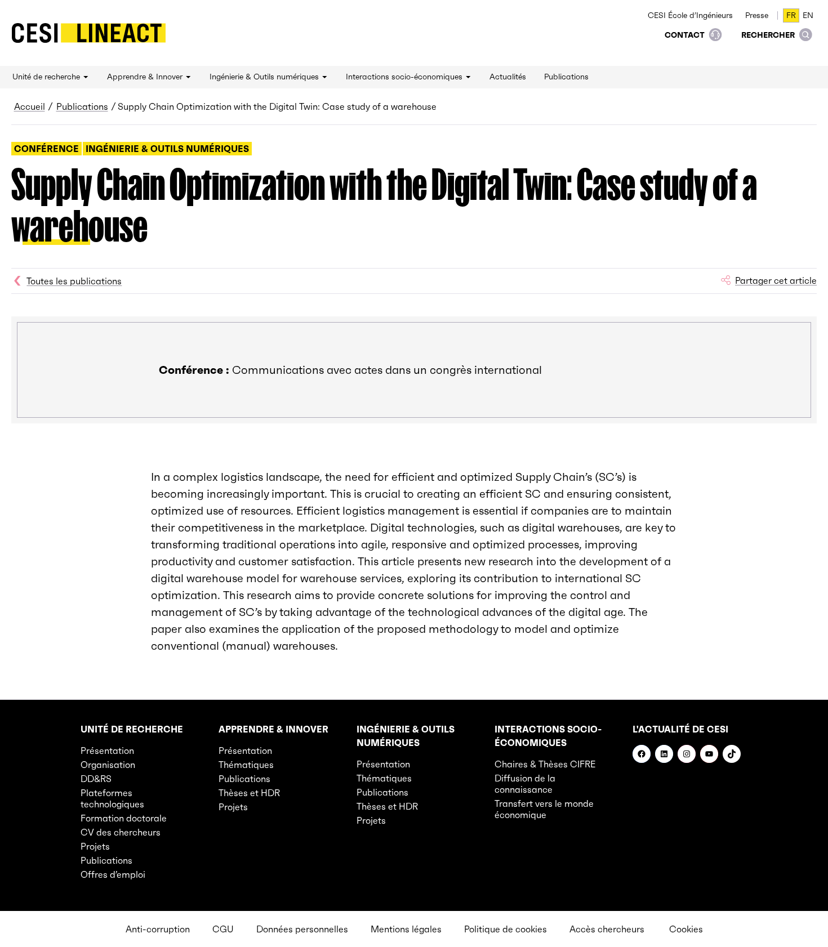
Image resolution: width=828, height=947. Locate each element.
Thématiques (246, 764)
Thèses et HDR (249, 792)
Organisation (108, 764)
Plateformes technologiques (112, 798)
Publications (82, 106)
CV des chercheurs (121, 832)
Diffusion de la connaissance (525, 783)
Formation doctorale (124, 818)
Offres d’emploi (113, 874)
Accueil (29, 106)
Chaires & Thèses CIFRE (545, 764)
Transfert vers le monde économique (544, 809)
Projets (95, 846)
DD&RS (96, 778)
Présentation (107, 750)
